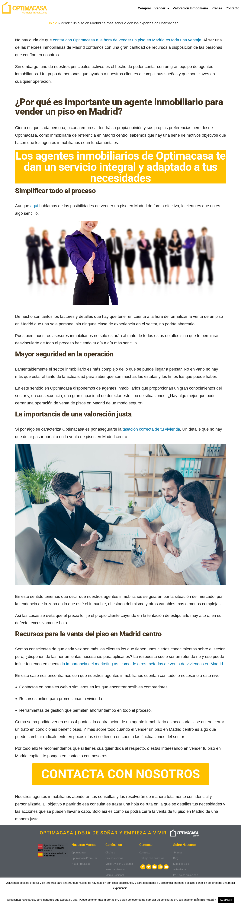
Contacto (232, 8)
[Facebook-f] (142, 866)
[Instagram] (160, 866)
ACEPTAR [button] (226, 899)
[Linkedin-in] (154, 866)
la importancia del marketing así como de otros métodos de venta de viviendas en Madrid (142, 663)
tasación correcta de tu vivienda (151, 429)
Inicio (53, 23)
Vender (159, 8)
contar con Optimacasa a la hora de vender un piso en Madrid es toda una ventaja (127, 40)
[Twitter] (148, 866)
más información (205, 899)
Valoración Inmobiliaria (190, 8)
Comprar (144, 8)
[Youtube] (166, 866)
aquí (34, 205)
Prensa (216, 8)
